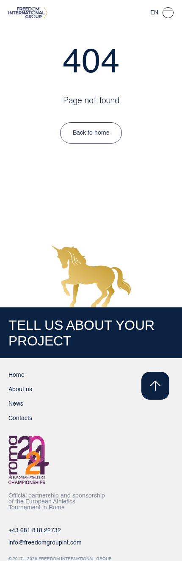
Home (16, 375)
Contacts (20, 418)
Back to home (91, 133)
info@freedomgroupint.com (45, 543)
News (15, 404)
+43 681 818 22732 (34, 530)
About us (20, 389)
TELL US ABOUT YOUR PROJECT (81, 333)
